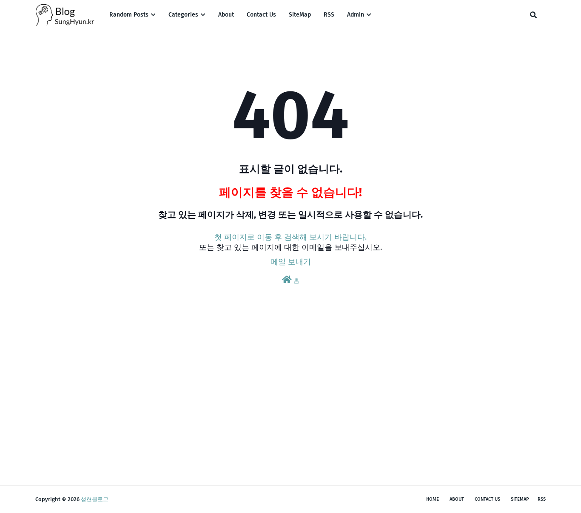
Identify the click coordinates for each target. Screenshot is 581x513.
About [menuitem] (226, 14)
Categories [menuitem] (183, 14)
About (457, 499)
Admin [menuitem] (355, 14)
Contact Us (487, 499)
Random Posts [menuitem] (128, 14)
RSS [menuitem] (329, 14)
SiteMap (520, 499)
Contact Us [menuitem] (261, 14)
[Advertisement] (290, 399)
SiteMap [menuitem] (300, 14)
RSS (542, 499)
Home (432, 499)
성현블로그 (94, 499)
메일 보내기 (291, 261)
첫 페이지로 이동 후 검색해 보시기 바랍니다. (290, 237)
